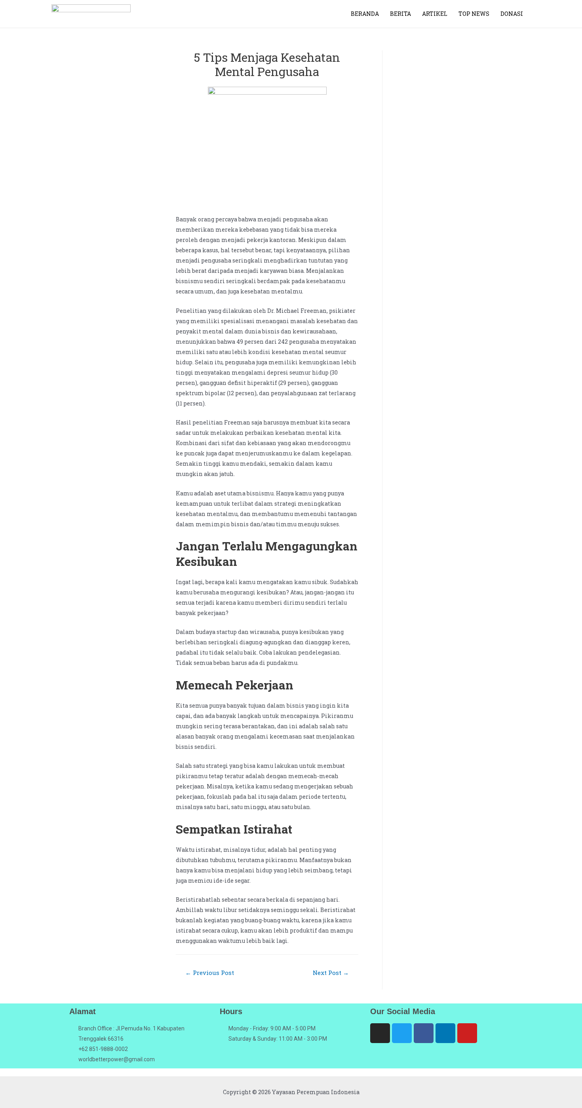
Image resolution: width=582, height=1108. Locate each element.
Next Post (331, 973)
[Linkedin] (445, 1033)
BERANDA (365, 13)
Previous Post (209, 973)
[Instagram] (380, 1033)
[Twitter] (402, 1033)
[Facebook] (424, 1033)
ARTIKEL (434, 13)
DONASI (511, 13)
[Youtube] (467, 1033)
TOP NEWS (473, 13)
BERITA (400, 13)
